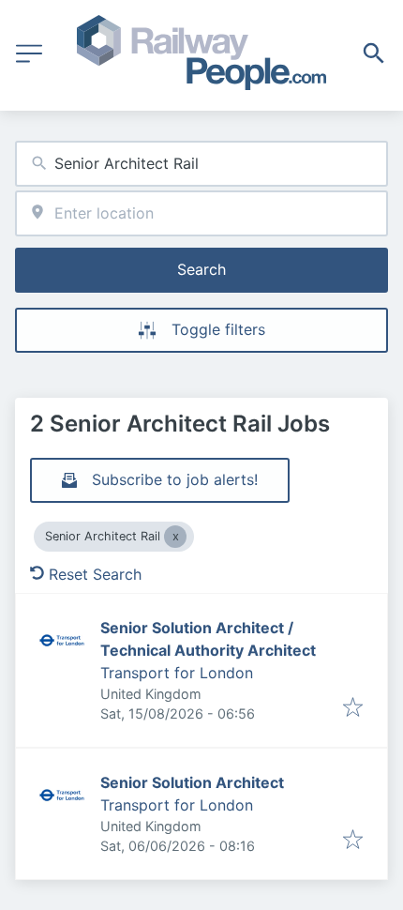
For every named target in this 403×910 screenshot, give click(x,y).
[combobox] (201, 164)
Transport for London (176, 672)
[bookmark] (353, 708)
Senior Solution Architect (192, 782)
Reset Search (95, 574)
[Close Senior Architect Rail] (175, 536)
